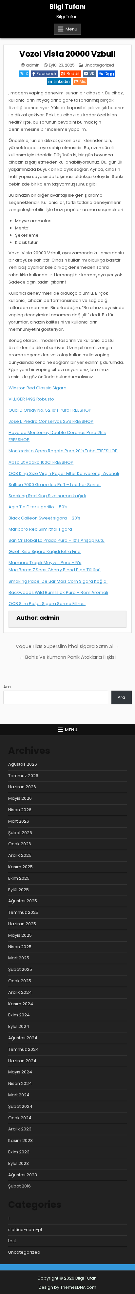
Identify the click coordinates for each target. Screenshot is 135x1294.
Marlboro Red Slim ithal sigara (40, 529)
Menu (71, 29)
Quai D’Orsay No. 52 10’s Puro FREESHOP (50, 410)
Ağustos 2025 (22, 901)
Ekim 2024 (19, 1015)
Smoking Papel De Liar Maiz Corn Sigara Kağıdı (58, 581)
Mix (83, 81)
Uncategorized (99, 65)
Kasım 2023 (20, 1140)
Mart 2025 (18, 958)
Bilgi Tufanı (67, 6)
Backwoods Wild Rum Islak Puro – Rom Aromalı (58, 592)
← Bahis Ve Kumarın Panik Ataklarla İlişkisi (67, 657)
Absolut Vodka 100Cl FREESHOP (41, 462)
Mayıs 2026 (20, 798)
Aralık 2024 (20, 992)
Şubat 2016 (19, 1186)
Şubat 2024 (20, 1106)
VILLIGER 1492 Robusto (31, 399)
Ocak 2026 (19, 844)
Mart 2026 (18, 821)
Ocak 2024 (19, 1118)
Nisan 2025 (19, 947)
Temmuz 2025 (23, 912)
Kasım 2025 (20, 867)
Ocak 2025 (19, 981)
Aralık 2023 (19, 1129)
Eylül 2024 (18, 1026)
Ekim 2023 (18, 1152)
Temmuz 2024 (23, 1049)
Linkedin (62, 81)
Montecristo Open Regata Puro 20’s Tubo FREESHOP (63, 451)
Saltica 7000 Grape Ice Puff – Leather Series (55, 484)
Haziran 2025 (22, 924)
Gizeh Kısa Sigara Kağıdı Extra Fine (45, 551)
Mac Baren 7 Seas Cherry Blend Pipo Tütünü (55, 570)
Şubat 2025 (20, 969)
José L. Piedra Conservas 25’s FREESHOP (51, 421)
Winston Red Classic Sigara (38, 388)
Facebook (46, 73)
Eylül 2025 (18, 890)
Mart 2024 (18, 1095)
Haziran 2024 (22, 1061)
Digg (109, 73)
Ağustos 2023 (22, 1175)
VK (91, 73)
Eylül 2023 (18, 1163)
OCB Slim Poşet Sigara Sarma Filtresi (47, 603)
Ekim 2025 (18, 878)
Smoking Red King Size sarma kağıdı (47, 496)
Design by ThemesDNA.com (67, 1287)
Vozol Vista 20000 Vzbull (67, 54)
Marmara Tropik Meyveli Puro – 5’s (45, 562)
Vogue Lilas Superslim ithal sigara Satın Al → (67, 646)
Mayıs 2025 (20, 935)
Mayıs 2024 (20, 1072)
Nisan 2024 (20, 1083)
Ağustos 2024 (22, 1038)
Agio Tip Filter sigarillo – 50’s (38, 507)
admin (33, 65)
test (12, 1241)
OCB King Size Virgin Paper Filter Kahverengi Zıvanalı (64, 473)
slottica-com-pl (25, 1229)
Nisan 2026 (19, 810)
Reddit (73, 73)
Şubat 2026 (20, 833)
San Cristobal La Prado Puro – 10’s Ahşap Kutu (57, 540)
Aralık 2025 (19, 855)
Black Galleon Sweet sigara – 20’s (44, 518)
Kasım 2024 (20, 1004)
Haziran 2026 (22, 787)
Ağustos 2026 (22, 764)
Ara (7, 687)
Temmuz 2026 (23, 776)
